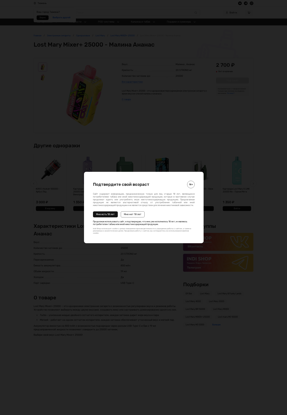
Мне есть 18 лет (105, 214)
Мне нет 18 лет (132, 214)
